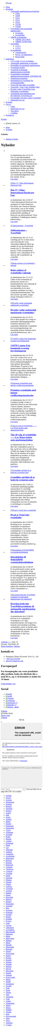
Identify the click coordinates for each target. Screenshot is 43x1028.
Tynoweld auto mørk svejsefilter (23, 85)
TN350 (18, 24)
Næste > (6, 642)
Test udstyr (15, 111)
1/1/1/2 (18, 48)
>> (10, 642)
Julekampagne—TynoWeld (19, 231)
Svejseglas (19, 33)
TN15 (17, 20)
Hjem (8, 7)
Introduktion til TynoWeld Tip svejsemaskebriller (22, 82)
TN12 (17, 18)
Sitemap (17, 646)
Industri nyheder (12, 139)
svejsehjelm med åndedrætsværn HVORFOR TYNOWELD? (23, 95)
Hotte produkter (7, 646)
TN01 (17, 13)
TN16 (17, 22)
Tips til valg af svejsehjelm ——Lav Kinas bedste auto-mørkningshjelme (23, 437)
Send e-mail (5, 715)
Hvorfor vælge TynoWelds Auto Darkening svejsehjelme (23, 90)
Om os (8, 104)
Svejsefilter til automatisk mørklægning (25, 65)
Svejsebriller (20, 35)
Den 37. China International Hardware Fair (22, 193)
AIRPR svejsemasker (19, 37)
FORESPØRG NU (8, 684)
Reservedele (19, 57)
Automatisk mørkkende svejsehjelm (24, 63)
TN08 (17, 16)
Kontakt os (10, 115)
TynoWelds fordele (18, 68)
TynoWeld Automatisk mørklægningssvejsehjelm (20, 71)
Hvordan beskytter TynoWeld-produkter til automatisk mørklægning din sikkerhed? (23, 607)
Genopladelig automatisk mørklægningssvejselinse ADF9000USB (26, 75)
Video (13, 107)
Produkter (9, 9)
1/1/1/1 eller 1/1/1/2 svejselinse (22, 61)
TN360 (18, 26)
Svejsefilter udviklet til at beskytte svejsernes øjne (23, 478)
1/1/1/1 (18, 46)
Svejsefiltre (15, 44)
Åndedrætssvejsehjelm (19, 78)
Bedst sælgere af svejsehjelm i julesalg (21, 271)
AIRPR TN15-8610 (22, 39)
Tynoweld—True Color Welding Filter (25, 87)
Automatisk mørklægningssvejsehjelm (25, 11)
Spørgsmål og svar (17, 100)
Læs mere (14, 179)
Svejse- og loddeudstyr (23, 55)
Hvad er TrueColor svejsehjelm (20, 516)
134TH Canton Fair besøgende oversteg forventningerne (20, 348)
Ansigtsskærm (20, 52)
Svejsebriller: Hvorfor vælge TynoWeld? (26, 98)
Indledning (10, 59)
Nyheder (9, 102)
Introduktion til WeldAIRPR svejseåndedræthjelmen (22, 559)
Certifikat (14, 113)
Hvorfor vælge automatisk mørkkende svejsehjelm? (23, 311)
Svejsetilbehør (16, 50)
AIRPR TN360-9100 (23, 42)
